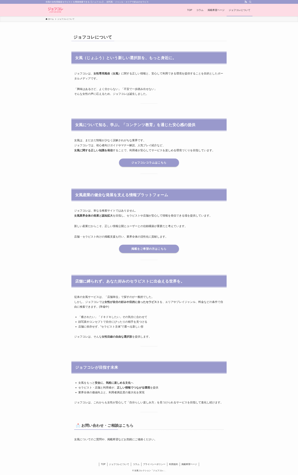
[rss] (246, 2)
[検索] (250, 2)
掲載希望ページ (189, 464)
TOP (103, 464)
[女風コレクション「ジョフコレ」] (56, 10)
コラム (136, 464)
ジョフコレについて (119, 464)
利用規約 (173, 464)
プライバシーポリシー (154, 464)
